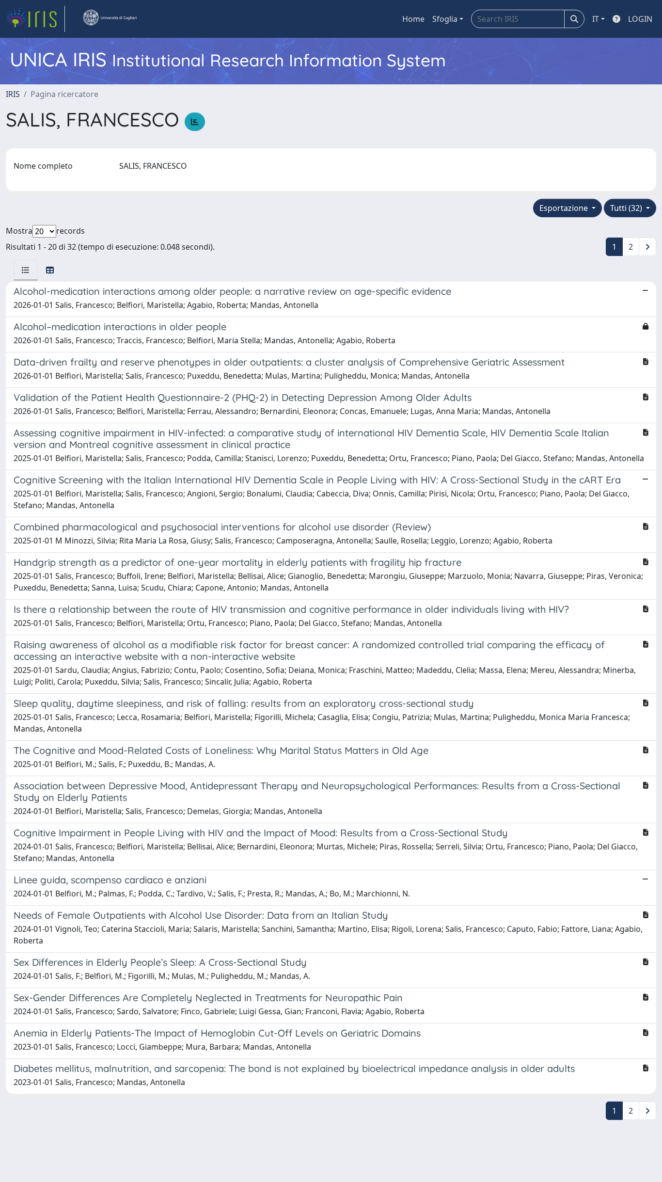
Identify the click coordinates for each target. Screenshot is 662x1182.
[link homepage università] (109, 19)
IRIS (13, 94)
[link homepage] (35, 19)
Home (413, 19)
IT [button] (595, 19)
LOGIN (640, 19)
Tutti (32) (627, 208)
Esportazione (564, 208)
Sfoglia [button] (444, 19)
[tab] (26, 270)
